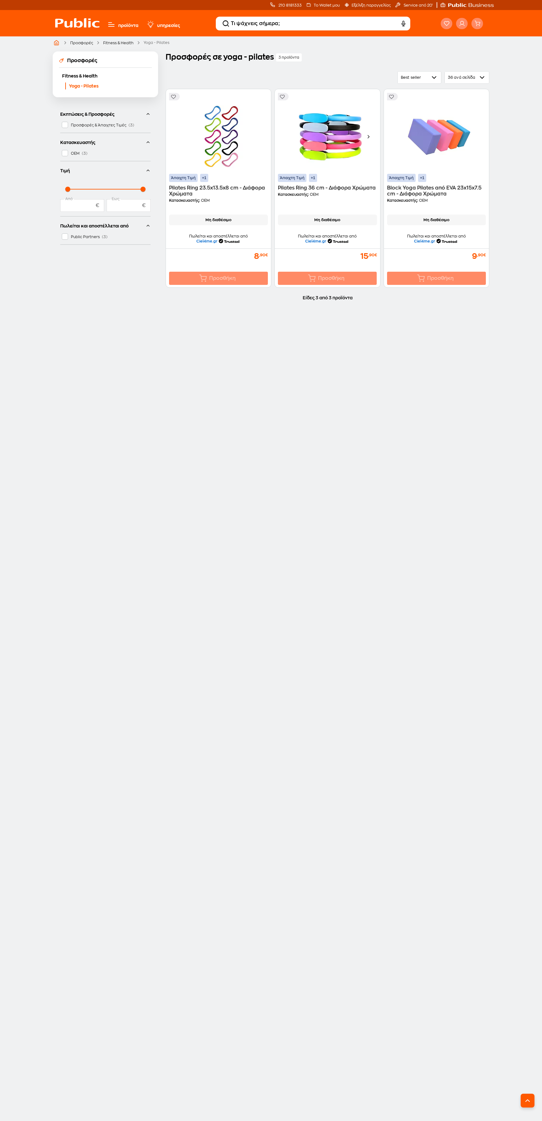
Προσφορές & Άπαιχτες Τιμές (98, 125)
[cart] (477, 23)
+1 (204, 178)
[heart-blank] (446, 23)
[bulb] (150, 24)
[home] (77, 29)
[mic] (403, 23)
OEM (75, 153)
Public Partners (85, 237)
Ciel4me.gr (206, 241)
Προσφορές (81, 43)
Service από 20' (418, 5)
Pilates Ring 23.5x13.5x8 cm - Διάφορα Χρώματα (217, 190)
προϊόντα (128, 25)
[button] (470, 5)
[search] (226, 24)
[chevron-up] (527, 1101)
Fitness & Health (118, 43)
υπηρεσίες (168, 25)
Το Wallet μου (327, 5)
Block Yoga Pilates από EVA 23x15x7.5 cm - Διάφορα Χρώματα (434, 190)
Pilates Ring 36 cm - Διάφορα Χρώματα (327, 187)
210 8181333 (290, 5)
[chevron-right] (368, 136)
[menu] (111, 24)
